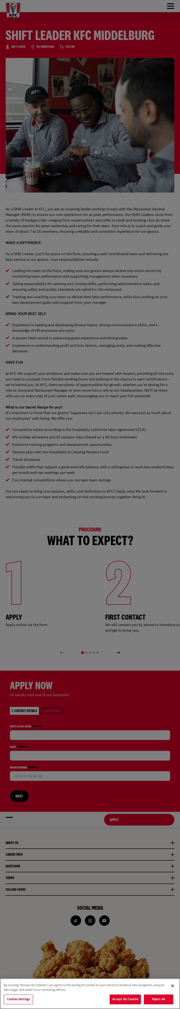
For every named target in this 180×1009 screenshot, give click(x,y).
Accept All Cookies (125, 999)
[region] (90, 993)
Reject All (158, 999)
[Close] (172, 986)
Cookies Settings (18, 999)
